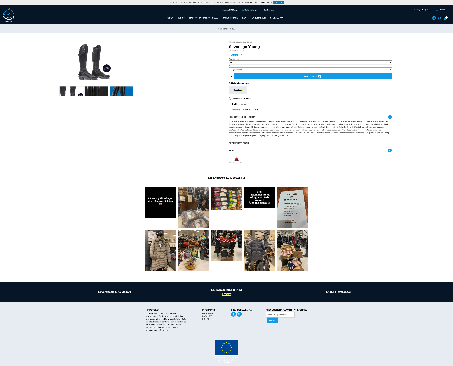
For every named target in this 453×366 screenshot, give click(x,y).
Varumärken (259, 17)
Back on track (230, 18)
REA (244, 18)
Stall (215, 18)
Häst (192, 18)
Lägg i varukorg (310, 76)
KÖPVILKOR (207, 316)
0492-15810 (442, 10)
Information (276, 17)
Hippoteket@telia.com (424, 10)
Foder (170, 18)
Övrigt (181, 18)
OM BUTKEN (207, 313)
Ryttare (203, 18)
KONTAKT (206, 319)
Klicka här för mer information (261, 2)
